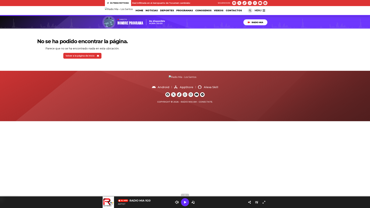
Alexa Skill (211, 87)
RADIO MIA (257, 22)
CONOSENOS (203, 10)
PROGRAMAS (184, 10)
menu (258, 10)
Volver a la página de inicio (80, 55)
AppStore (186, 87)
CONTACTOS (234, 10)
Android (163, 87)
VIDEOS (218, 10)
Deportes (167, 10)
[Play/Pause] (185, 202)
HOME (139, 10)
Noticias (152, 10)
